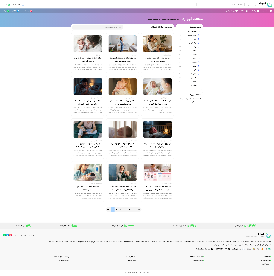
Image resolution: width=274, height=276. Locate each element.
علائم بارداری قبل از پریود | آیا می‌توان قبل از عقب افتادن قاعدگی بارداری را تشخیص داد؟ (157, 188)
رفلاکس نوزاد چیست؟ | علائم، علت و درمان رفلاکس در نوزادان (122, 103)
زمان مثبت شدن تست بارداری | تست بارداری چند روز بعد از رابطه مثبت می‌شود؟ (87, 145)
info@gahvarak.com (202, 249)
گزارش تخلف (132, 260)
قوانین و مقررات (198, 260)
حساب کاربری (266, 264)
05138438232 (221, 249)
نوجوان (188, 54)
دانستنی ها (188, 78)
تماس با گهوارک (64, 260)
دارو (188, 70)
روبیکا (249, 249)
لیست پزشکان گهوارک (196, 257)
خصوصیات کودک (188, 31)
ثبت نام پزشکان (131, 257)
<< (108, 209)
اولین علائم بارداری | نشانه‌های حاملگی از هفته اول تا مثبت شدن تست (122, 188)
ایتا (258, 249)
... (134, 209)
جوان (188, 58)
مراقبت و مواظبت (188, 43)
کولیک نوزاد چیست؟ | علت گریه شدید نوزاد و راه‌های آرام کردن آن (157, 103)
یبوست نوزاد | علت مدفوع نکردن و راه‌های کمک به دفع (157, 60)
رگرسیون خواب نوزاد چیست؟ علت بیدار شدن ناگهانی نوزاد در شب (157, 145)
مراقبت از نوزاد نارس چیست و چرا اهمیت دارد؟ (87, 188)
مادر (188, 39)
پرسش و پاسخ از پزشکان (61, 257)
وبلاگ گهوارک (265, 260)
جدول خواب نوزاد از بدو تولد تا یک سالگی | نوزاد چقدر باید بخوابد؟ (122, 145)
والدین (188, 62)
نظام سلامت (188, 74)
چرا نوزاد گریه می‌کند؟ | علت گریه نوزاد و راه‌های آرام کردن (87, 60)
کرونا (188, 81)
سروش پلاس (237, 249)
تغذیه (188, 66)
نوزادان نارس (188, 35)
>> (139, 209)
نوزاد (188, 47)
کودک (188, 50)
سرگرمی (188, 85)
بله (266, 249)
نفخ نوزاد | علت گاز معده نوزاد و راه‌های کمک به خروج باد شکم (122, 60)
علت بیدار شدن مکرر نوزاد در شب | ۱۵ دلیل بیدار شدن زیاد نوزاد (87, 103)
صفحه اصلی (266, 257)
